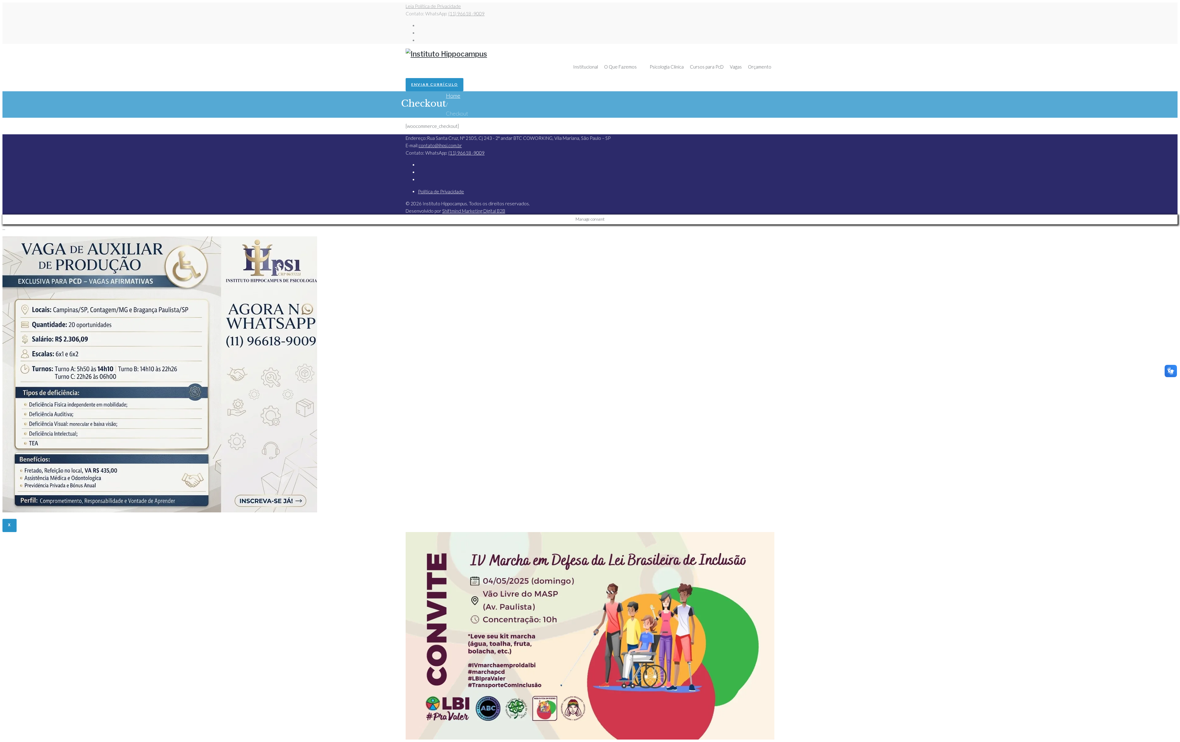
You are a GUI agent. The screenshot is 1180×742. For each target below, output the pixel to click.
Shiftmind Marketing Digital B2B (473, 211)
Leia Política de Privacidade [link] (433, 6)
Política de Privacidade (441, 191)
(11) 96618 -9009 (466, 13)
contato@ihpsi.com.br (440, 145)
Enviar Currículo (434, 84)
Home (453, 95)
